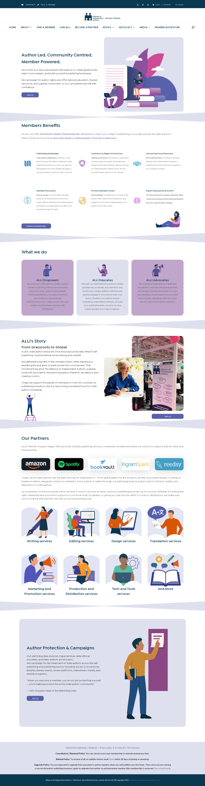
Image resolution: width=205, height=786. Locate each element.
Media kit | (94, 747)
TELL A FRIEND (48, 5)
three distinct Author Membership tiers (60, 133)
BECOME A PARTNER (86, 27)
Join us (167, 416)
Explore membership (36, 226)
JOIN (157, 5)
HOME (12, 27)
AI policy (119, 747)
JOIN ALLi (65, 27)
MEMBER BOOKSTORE (167, 27)
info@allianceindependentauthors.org (144, 780)
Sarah (112, 759)
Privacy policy (106, 747)
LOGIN (181, 5)
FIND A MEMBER (46, 27)
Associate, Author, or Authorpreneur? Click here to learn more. (85, 137)
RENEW (167, 5)
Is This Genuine (132, 747)
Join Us (30, 95)
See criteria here (162, 768)
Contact (31, 5)
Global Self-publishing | (77, 747)
